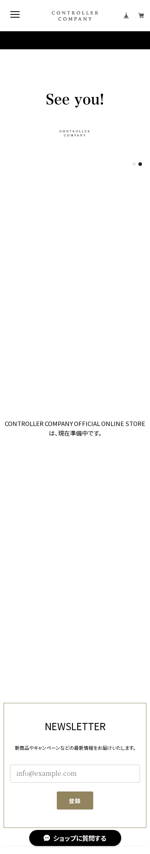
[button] (134, 164)
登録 (75, 801)
